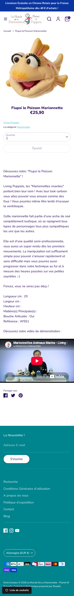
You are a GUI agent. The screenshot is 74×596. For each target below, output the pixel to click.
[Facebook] (5, 530)
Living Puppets (11, 122)
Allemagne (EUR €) (17, 553)
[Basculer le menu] (4, 19)
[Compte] (58, 18)
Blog (6, 516)
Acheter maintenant (37, 159)
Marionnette (23, 127)
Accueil (7, 31)
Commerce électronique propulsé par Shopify (37, 586)
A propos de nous (15, 495)
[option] (37, 67)
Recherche (10, 482)
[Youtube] (17, 530)
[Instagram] (11, 530)
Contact (8, 509)
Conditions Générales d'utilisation (26, 489)
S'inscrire (16, 459)
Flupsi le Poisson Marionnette (30, 31)
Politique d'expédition (18, 502)
